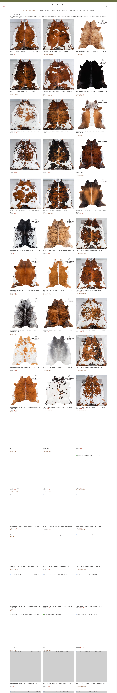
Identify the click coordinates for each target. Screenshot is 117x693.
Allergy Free (54, 7)
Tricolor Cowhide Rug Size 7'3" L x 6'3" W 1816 (55, 51)
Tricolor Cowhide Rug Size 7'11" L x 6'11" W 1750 (89, 566)
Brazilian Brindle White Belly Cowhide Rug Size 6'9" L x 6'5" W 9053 (25, 408)
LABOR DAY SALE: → (58, 1)
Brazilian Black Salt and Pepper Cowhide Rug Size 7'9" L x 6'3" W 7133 (25, 251)
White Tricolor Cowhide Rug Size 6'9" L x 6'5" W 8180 (90, 330)
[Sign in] (110, 6)
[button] (113, 6)
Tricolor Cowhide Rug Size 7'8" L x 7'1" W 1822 (55, 131)
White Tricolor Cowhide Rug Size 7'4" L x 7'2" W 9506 (24, 131)
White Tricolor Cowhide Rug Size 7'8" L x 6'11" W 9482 (58, 407)
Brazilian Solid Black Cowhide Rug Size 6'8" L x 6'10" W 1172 (91, 92)
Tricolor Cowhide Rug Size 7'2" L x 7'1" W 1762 (89, 290)
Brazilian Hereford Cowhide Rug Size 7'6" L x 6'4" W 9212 (57, 291)
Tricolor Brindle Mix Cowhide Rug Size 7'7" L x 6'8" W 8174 (25, 52)
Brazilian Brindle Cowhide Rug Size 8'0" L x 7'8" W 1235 (58, 330)
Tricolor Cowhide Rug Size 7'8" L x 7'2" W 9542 (89, 646)
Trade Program (63, 7)
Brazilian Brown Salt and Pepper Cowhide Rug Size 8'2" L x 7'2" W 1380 (24, 487)
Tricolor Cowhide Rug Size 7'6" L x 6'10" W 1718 (89, 606)
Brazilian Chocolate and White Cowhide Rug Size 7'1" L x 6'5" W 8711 (91, 132)
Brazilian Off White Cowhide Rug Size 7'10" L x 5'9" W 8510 (57, 527)
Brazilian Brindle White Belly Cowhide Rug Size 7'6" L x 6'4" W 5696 (25, 684)
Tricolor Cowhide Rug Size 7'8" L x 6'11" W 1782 (23, 91)
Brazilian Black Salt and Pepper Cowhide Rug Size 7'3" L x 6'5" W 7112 (25, 646)
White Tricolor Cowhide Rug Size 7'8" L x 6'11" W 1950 (24, 566)
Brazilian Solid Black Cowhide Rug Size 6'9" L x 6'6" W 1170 (58, 487)
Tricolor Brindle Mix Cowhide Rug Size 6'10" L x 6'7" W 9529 (58, 92)
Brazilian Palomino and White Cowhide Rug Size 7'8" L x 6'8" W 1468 (25, 368)
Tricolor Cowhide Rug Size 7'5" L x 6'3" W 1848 (89, 367)
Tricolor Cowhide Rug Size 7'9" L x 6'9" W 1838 (56, 171)
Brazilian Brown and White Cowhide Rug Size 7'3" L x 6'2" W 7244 (58, 447)
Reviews (68, 7)
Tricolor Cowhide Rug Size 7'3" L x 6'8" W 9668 (23, 171)
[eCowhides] (58, 4)
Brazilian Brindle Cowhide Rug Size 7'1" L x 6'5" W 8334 (91, 51)
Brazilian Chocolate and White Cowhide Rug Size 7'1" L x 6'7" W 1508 (25, 291)
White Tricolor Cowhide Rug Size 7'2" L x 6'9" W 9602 (91, 487)
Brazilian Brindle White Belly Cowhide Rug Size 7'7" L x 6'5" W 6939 (91, 171)
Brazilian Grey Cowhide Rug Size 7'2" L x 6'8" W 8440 (57, 606)
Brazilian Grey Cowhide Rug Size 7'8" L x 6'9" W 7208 (57, 367)
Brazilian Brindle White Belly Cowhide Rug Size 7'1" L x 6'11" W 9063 (58, 251)
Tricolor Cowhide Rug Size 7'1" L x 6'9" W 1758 (89, 526)
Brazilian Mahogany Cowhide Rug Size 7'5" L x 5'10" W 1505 (58, 646)
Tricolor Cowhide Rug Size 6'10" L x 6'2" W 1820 (89, 447)
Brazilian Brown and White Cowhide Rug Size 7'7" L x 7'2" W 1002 (58, 567)
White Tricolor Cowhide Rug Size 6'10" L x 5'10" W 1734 (91, 683)
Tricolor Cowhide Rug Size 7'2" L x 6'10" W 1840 (89, 250)
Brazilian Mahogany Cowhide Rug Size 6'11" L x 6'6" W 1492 (91, 211)
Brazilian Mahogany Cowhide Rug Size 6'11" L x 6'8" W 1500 (58, 684)
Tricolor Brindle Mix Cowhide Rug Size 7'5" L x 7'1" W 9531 (24, 211)
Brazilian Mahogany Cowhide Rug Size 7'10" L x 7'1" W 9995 (24, 447)
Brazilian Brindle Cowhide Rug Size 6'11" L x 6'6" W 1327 (25, 526)
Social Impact (49, 7)
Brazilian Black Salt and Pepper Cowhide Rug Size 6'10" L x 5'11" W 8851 (24, 331)
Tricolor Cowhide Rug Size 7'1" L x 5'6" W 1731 (55, 210)
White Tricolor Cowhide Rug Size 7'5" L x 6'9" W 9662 (91, 407)
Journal (59, 7)
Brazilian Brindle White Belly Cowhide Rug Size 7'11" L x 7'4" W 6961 (25, 607)
